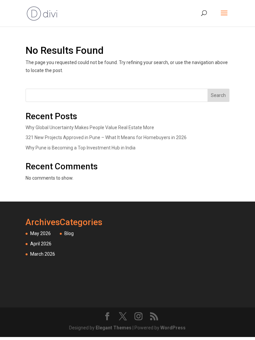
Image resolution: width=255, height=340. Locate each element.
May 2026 (40, 233)
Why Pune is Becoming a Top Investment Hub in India (80, 147)
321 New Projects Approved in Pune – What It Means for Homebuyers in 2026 (106, 137)
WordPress (173, 327)
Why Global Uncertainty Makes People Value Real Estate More (90, 127)
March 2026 (42, 254)
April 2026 (40, 243)
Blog (69, 233)
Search (218, 95)
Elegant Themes (113, 327)
